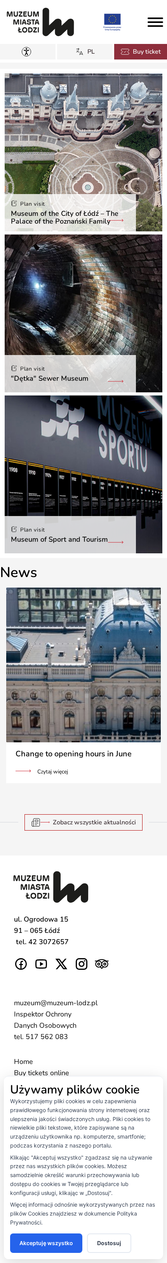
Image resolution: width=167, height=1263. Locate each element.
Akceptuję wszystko (46, 1243)
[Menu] (155, 22)
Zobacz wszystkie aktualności (94, 822)
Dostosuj (109, 1243)
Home (23, 1061)
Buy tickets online (41, 1073)
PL (91, 51)
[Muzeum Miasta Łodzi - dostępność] (28, 51)
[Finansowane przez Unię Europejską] (112, 21)
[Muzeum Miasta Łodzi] (40, 22)
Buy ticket (147, 51)
